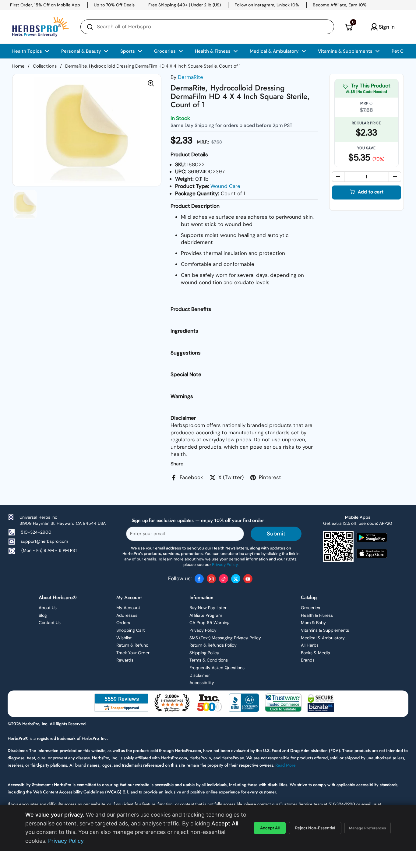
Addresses (126, 615)
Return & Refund (132, 645)
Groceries (310, 607)
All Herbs (310, 645)
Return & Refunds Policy (213, 645)
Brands (308, 660)
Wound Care (225, 186)
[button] (348, 26)
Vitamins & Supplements (325, 630)
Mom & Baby (313, 622)
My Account (128, 607)
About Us (48, 607)
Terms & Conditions (208, 660)
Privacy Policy (203, 630)
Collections (45, 66)
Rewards (124, 660)
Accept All (270, 827)
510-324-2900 (36, 532)
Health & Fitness (317, 615)
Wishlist (124, 638)
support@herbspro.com (44, 541)
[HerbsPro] (40, 26)
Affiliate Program (205, 615)
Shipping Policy (204, 652)
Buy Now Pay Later (208, 607)
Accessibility (201, 682)
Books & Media (315, 652)
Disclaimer (199, 675)
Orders (123, 622)
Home (18, 66)
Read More (285, 765)
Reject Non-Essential (315, 827)
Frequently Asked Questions (217, 667)
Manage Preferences (367, 828)
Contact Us (50, 622)
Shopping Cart (130, 630)
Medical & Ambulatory (323, 638)
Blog (43, 615)
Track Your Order (133, 652)
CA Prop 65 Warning (209, 622)
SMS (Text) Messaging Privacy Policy (225, 638)
